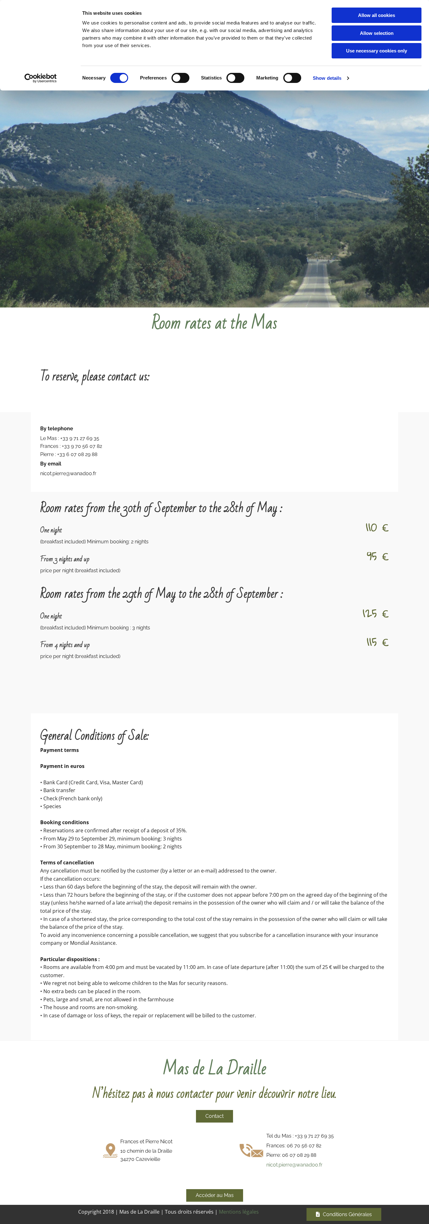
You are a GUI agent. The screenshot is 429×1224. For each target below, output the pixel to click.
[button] (214, 1116)
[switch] (180, 78)
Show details (327, 78)
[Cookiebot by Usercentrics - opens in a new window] (40, 78)
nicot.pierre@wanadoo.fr (294, 1165)
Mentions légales (239, 1211)
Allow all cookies (376, 15)
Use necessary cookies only (376, 50)
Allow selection (377, 33)
